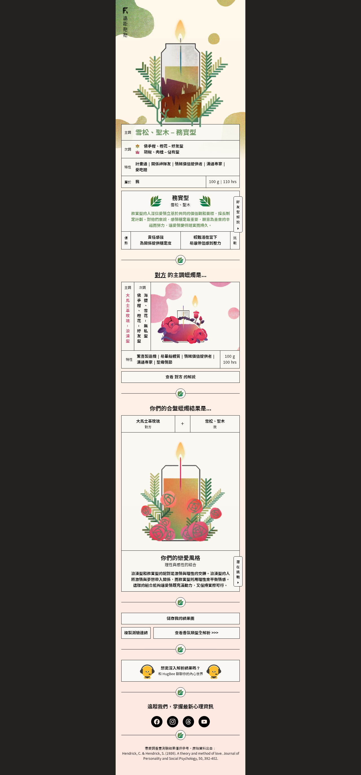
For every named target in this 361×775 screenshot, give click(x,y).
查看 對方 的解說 (180, 377)
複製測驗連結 (136, 633)
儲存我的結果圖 (180, 618)
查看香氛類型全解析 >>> (196, 633)
